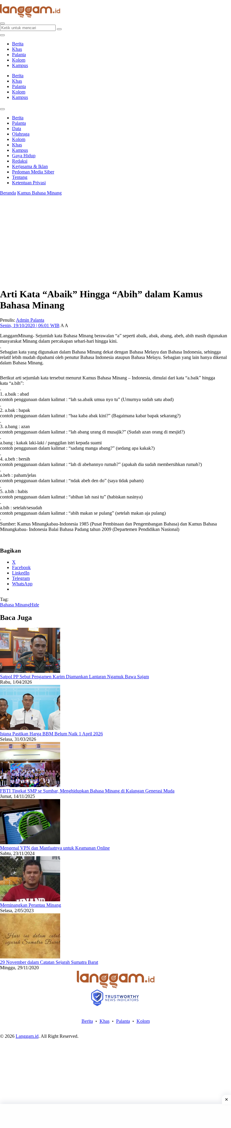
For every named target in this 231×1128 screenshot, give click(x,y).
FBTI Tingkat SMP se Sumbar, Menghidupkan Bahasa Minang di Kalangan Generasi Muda (87, 790)
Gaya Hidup (23, 155)
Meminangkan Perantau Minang (30, 905)
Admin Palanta (30, 320)
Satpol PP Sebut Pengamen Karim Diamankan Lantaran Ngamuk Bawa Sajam (74, 676)
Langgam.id (27, 1036)
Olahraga (20, 133)
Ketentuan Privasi (29, 182)
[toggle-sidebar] (2, 35)
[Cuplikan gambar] (30, 671)
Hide (34, 604)
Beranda (8, 192)
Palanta (19, 54)
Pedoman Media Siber (33, 171)
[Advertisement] (115, 1115)
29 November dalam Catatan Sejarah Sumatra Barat (49, 962)
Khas (17, 49)
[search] (2, 23)
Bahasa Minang (15, 604)
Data (16, 128)
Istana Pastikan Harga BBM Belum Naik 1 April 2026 (51, 733)
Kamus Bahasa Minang (39, 192)
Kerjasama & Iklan (30, 166)
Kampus (20, 65)
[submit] (59, 29)
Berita (17, 43)
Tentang (19, 177)
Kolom (18, 60)
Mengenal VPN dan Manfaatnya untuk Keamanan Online (55, 848)
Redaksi (19, 161)
